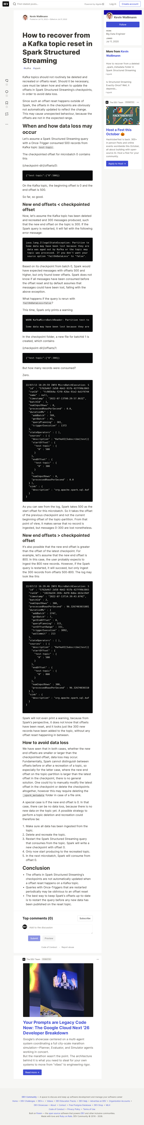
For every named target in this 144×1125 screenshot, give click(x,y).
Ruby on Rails (66, 1116)
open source (54, 1113)
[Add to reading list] (6, 104)
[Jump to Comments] (6, 93)
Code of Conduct (49, 947)
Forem (39, 1113)
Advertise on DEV (98, 1101)
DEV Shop (98, 1105)
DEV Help (83, 1101)
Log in (113, 4)
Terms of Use (89, 1109)
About (53, 1105)
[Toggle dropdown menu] (97, 959)
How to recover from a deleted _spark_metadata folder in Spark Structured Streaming (122, 68)
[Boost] (6, 114)
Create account (130, 4)
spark (36, 68)
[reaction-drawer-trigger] (6, 82)
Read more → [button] (32, 1072)
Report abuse (68, 947)
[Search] (14, 4)
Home (15, 1101)
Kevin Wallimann (39, 16)
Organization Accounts (119, 1101)
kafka (27, 68)
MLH (108, 1105)
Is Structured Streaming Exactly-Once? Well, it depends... (118, 87)
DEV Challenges (28, 1101)
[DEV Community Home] (5, 4)
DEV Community (29, 1097)
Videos (50, 1101)
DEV (83, 1113)
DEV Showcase (41, 1105)
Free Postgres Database (80, 1105)
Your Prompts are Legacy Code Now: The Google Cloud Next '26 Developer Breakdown (56, 1027)
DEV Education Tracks (66, 1101)
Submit (34, 938)
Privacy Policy (73, 1109)
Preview (49, 938)
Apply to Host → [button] (117, 163)
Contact (62, 1105)
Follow (122, 24)
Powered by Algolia (93, 4)
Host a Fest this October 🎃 (118, 132)
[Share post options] (7, 124)
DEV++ (41, 1101)
